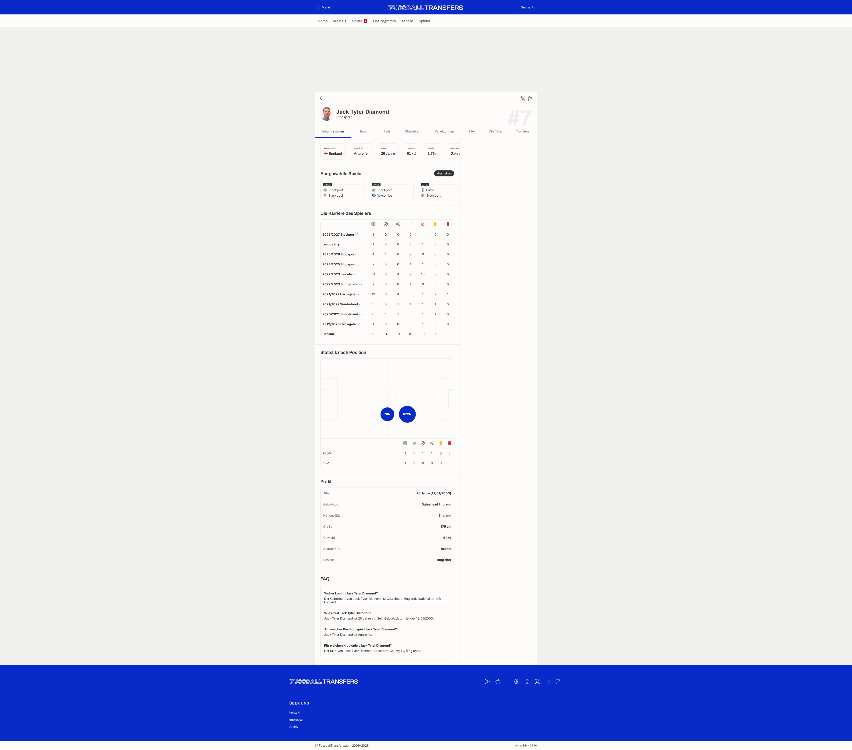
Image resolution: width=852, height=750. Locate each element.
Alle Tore (495, 131)
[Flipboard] (557, 681)
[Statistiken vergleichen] (522, 98)
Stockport (344, 117)
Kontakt (294, 712)
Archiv (293, 726)
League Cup (331, 244)
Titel (471, 131)
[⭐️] (529, 98)
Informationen (333, 131)
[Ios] (497, 681)
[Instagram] (527, 681)
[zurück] (322, 98)
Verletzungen (444, 131)
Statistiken (412, 131)
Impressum (297, 719)
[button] (324, 7)
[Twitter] (537, 681)
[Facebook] (516, 681)
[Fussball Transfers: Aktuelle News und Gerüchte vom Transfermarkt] (425, 7)
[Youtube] (547, 681)
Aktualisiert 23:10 (526, 745)
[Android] (487, 681)
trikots (385, 131)
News (363, 131)
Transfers (523, 131)
